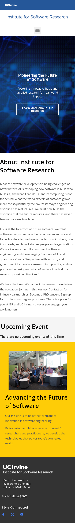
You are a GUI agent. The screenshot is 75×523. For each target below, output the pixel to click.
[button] (37, 30)
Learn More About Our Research (37, 109)
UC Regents (19, 496)
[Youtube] (21, 514)
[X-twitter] (12, 514)
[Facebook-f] (3, 514)
